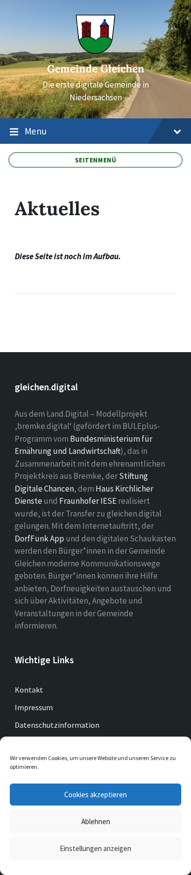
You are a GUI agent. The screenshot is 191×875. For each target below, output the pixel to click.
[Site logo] (95, 50)
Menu (35, 131)
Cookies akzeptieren (95, 794)
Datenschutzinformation (57, 725)
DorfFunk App (39, 538)
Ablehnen (95, 821)
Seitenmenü (96, 160)
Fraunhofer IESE (88, 500)
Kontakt (29, 690)
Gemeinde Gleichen (95, 68)
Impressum (34, 707)
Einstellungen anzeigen (95, 848)
